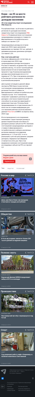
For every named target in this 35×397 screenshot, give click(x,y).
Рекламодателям (23, 386)
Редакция (9, 386)
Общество (10, 168)
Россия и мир (20, 168)
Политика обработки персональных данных (24, 389)
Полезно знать (8, 252)
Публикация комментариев (11, 389)
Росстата (11, 112)
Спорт (4, 330)
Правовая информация (24, 382)
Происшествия (8, 291)
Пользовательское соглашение (12, 383)
